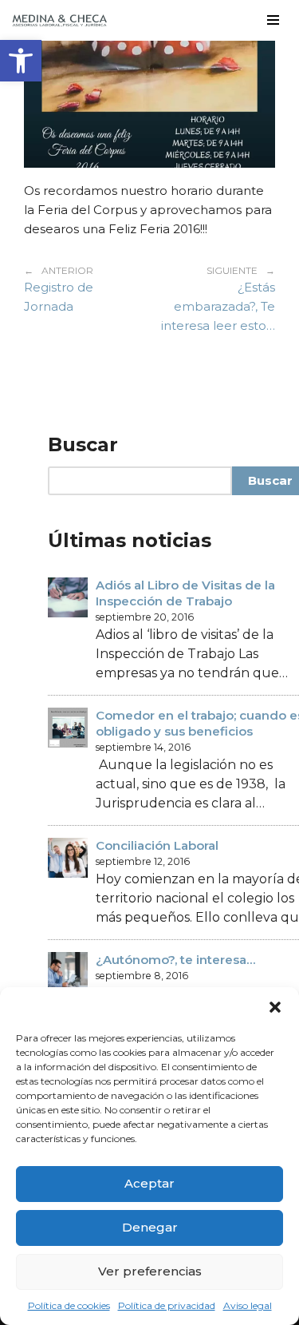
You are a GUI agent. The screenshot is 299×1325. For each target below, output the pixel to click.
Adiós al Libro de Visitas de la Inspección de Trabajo (185, 593)
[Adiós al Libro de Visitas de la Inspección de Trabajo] (68, 599)
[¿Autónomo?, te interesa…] (68, 974)
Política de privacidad (166, 1305)
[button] (20, 60)
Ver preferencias (150, 1271)
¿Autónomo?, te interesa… (175, 959)
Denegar (150, 1227)
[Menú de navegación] (273, 20)
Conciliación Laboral (157, 845)
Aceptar (149, 1183)
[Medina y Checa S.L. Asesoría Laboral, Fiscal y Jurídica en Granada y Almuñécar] (60, 20)
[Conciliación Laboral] (68, 860)
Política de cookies (69, 1305)
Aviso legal (247, 1305)
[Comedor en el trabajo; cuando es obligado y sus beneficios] (68, 730)
